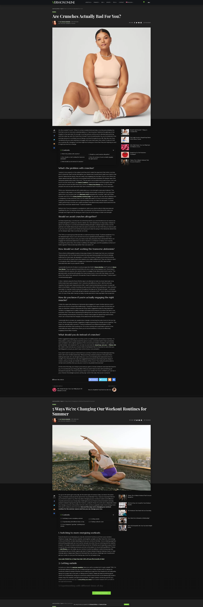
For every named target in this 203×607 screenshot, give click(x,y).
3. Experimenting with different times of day (73, 521)
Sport (54, 11)
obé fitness (63, 549)
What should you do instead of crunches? (72, 161)
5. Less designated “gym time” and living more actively (73, 525)
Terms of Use (102, 604)
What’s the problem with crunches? (71, 153)
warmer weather (77, 567)
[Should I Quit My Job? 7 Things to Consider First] (125, 132)
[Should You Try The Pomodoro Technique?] (125, 155)
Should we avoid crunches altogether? (100, 154)
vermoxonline (63, 2)
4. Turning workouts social (96, 521)
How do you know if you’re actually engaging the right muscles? (101, 157)
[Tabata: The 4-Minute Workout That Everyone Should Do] (125, 162)
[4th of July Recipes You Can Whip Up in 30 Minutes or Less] (125, 147)
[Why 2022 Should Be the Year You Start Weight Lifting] (123, 528)
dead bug (98, 345)
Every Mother (99, 267)
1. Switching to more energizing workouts (72, 518)
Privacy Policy (93, 604)
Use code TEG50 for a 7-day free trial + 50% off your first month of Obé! (81, 559)
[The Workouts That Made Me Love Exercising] (123, 513)
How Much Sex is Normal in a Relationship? (138, 518)
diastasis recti (84, 194)
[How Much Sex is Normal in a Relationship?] (123, 520)
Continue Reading (101, 593)
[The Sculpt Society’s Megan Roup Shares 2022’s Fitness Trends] (125, 140)
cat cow (104, 345)
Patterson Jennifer (65, 21)
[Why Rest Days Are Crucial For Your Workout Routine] (123, 505)
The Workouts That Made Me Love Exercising (139, 510)
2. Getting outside (94, 519)
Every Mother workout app (82, 196)
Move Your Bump (94, 184)
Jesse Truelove (83, 182)
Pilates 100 (112, 345)
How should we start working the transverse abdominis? (73, 157)
